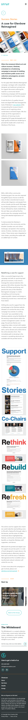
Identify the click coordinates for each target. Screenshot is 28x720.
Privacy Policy (4, 716)
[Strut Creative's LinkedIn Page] (14, 8)
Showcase (4, 677)
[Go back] (3, 13)
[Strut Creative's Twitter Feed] (17, 8)
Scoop (3, 688)
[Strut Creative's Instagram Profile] (11, 8)
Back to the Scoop (14, 613)
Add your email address (7, 644)
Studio (3, 685)
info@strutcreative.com (8, 666)
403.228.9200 (5, 664)
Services (4, 683)
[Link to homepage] (5, 4)
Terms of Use (13, 716)
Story (3, 680)
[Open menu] (26, 4)
